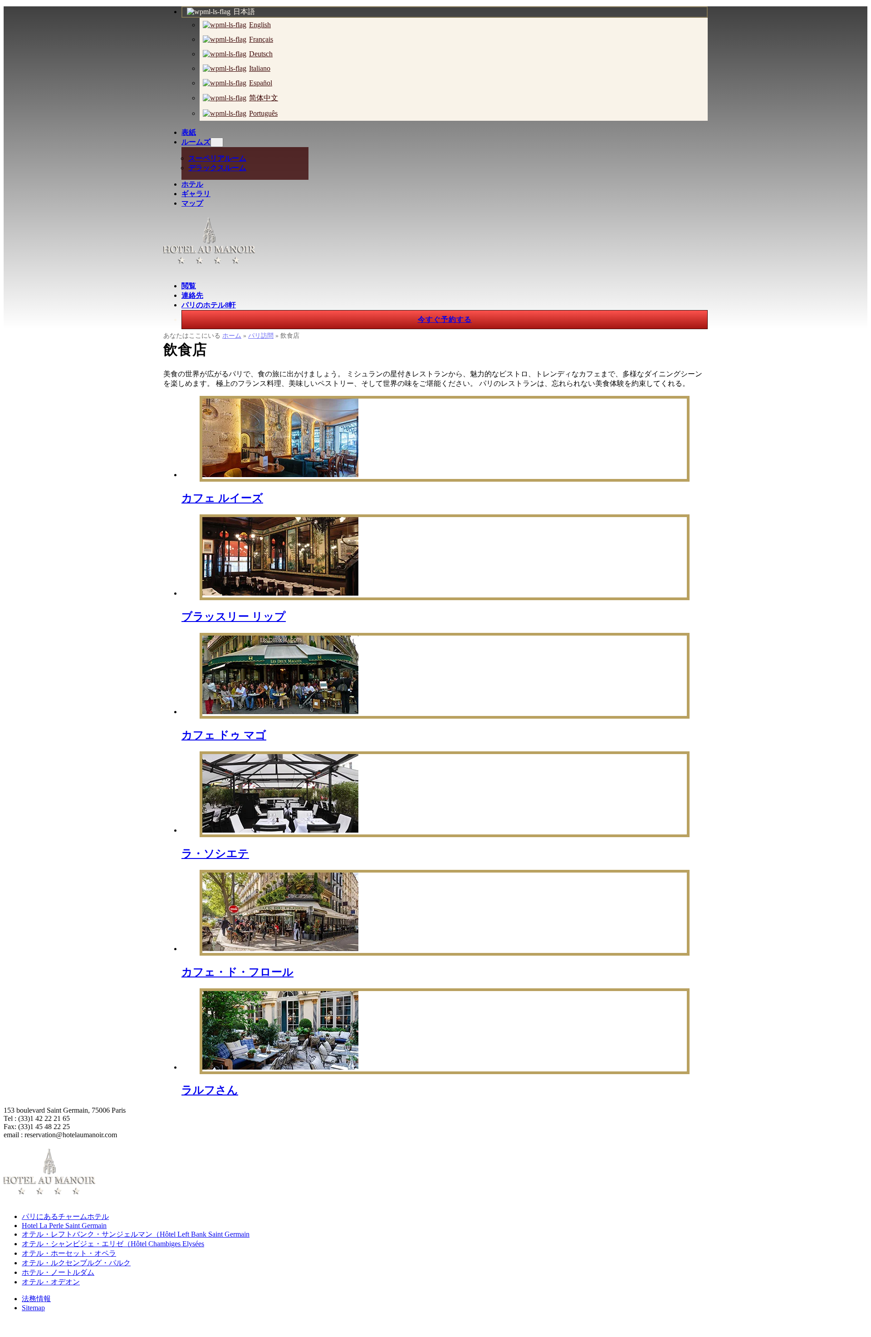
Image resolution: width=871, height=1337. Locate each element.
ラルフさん (209, 1090)
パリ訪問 (261, 335)
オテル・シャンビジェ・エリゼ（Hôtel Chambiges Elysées (113, 1244)
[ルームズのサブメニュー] (216, 142)
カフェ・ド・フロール (237, 972)
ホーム (231, 335)
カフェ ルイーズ (222, 498)
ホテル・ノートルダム (58, 1272)
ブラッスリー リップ (233, 616)
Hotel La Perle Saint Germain (64, 1225)
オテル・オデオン (51, 1282)
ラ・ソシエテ (215, 853)
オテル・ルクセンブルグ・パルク (76, 1263)
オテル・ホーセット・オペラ (69, 1253)
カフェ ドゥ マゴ (223, 735)
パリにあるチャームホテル (65, 1216)
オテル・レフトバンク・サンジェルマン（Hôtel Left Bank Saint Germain (136, 1234)
